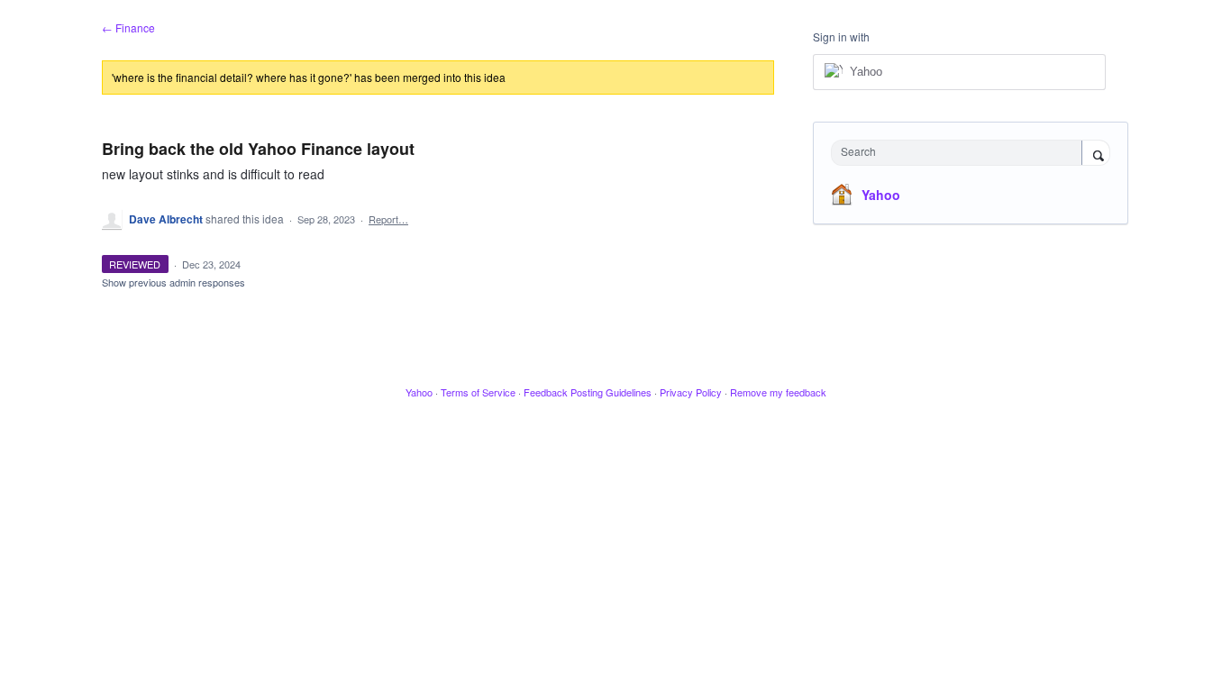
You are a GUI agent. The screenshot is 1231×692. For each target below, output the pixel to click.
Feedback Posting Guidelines (588, 392)
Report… (388, 219)
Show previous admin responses (173, 282)
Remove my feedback (778, 392)
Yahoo (881, 195)
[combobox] (961, 152)
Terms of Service (478, 392)
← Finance (128, 27)
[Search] (1095, 154)
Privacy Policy (691, 392)
